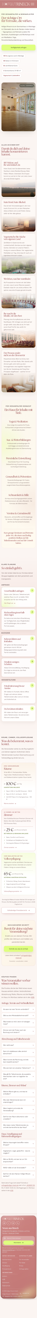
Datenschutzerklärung (8, 1250)
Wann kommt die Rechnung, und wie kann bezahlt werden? (15, 1061)
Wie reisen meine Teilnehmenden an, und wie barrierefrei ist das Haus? (16, 1126)
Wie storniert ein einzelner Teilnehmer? (17, 1068)
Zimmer (4, 1263)
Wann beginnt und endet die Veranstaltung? (13, 1109)
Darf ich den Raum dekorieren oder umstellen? (15, 1118)
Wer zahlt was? (8, 1045)
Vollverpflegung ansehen (11, 891)
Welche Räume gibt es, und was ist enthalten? (15, 1093)
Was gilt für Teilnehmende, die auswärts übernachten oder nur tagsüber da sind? (17, 1076)
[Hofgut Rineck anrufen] (18, 1223)
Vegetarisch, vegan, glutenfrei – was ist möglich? (16, 1152)
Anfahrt (4, 1276)
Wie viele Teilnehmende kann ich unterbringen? (14, 1101)
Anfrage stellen (24, 1269)
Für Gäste (22, 1263)
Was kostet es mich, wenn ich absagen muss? (16, 1023)
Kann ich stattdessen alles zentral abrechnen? (15, 1052)
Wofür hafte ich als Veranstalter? (14, 1168)
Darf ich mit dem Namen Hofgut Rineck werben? (16, 1175)
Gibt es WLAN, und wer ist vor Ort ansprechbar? (15, 1160)
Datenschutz (6, 1286)
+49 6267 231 (30, 1185)
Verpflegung (6, 1266)
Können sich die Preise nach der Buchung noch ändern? (14, 1031)
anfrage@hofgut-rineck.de (9, 1185)
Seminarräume (7, 1259)
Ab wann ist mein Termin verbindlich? (16, 1009)
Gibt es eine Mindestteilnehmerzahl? (15, 1016)
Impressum (5, 1282)
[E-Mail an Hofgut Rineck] (13, 1223)
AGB (32, 997)
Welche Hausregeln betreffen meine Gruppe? (16, 1144)
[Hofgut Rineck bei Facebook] (9, 1223)
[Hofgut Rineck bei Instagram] (4, 1223)
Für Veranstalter (24, 1259)
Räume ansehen (9, 803)
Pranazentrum (6, 1269)
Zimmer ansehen (9, 847)
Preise (21, 1266)
